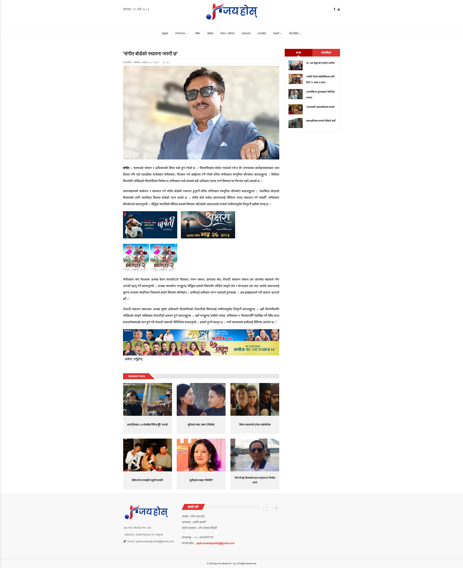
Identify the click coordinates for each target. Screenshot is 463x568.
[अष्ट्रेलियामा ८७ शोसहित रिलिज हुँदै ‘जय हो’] (147, 399)
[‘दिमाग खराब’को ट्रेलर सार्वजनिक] (254, 399)
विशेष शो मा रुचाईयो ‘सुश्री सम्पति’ (147, 480)
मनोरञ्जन (180, 33)
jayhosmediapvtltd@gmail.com (215, 543)
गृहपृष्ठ (165, 33)
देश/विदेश (294, 33)
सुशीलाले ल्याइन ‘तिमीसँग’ (201, 480)
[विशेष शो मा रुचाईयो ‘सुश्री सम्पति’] (147, 455)
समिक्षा (210, 33)
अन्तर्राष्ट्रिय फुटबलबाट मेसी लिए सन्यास (320, 95)
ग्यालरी (276, 33)
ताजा (298, 52)
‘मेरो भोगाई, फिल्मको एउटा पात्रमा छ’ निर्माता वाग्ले (254, 480)
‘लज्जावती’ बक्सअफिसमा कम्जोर (320, 107)
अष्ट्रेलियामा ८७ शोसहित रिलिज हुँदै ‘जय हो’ (147, 424)
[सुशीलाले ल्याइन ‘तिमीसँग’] (201, 455)
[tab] (298, 52)
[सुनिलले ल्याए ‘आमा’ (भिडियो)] (201, 399)
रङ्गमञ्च (245, 33)
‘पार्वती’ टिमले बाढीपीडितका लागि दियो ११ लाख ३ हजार (320, 80)
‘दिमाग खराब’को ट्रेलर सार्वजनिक (255, 424)
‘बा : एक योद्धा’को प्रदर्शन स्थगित (320, 63)
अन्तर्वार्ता (262, 33)
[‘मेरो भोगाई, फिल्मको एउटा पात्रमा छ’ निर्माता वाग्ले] (254, 455)
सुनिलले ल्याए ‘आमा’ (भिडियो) (201, 424)
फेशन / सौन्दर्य (227, 33)
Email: (150, 541)
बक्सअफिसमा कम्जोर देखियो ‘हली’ (321, 121)
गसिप (197, 33)
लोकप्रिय (326, 52)
